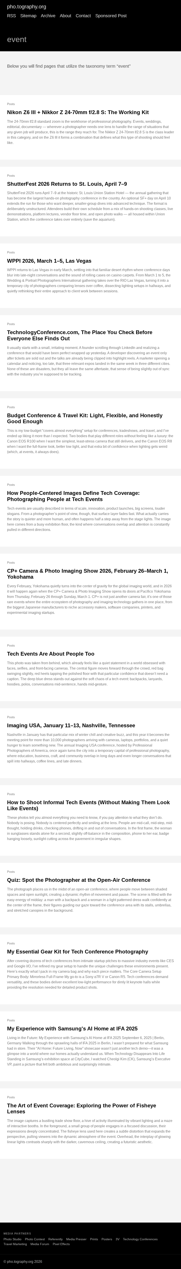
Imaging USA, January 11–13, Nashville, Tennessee (71, 725)
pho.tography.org (26, 7)
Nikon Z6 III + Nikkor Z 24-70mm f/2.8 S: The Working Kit (78, 112)
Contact (83, 15)
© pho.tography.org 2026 (23, 1261)
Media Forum (39, 1244)
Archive (48, 15)
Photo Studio (12, 1239)
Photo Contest (35, 1239)
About (65, 15)
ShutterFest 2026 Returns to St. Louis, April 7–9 (67, 184)
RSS (11, 15)
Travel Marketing (15, 1244)
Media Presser (76, 1239)
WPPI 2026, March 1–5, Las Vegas (49, 261)
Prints (94, 1239)
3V (117, 1239)
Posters (107, 1239)
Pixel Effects (61, 1244)
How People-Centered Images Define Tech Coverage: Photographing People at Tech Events (73, 496)
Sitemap (28, 15)
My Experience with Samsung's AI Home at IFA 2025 (72, 1029)
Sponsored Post (111, 15)
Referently (55, 1239)
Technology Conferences (140, 1239)
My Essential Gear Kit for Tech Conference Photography (77, 952)
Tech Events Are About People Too (50, 654)
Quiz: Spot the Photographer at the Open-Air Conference (78, 880)
